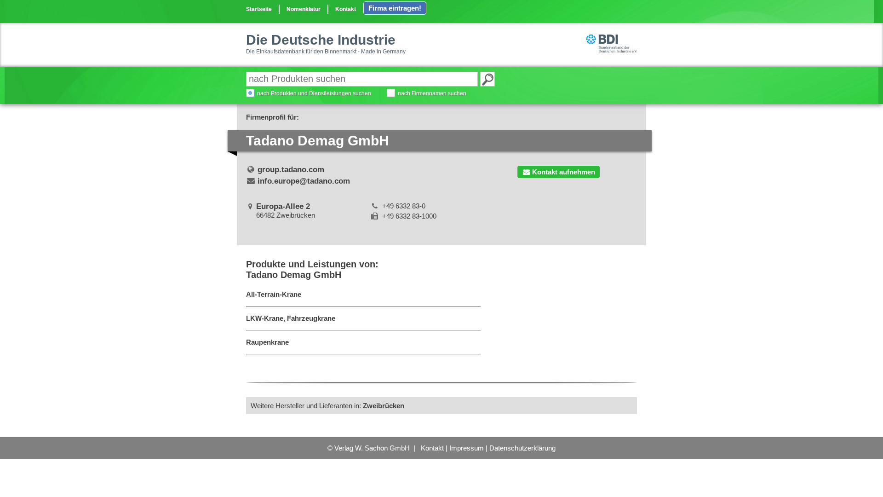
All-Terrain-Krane (273, 294)
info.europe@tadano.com (304, 181)
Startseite (259, 9)
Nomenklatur (304, 9)
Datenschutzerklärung (522, 448)
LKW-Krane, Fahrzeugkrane (290, 318)
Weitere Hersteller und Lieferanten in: (327, 406)
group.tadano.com (291, 169)
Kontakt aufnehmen (563, 172)
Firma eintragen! (394, 8)
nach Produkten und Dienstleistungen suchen (314, 93)
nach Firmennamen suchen (432, 93)
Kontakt (345, 9)
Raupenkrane (267, 342)
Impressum (466, 448)
